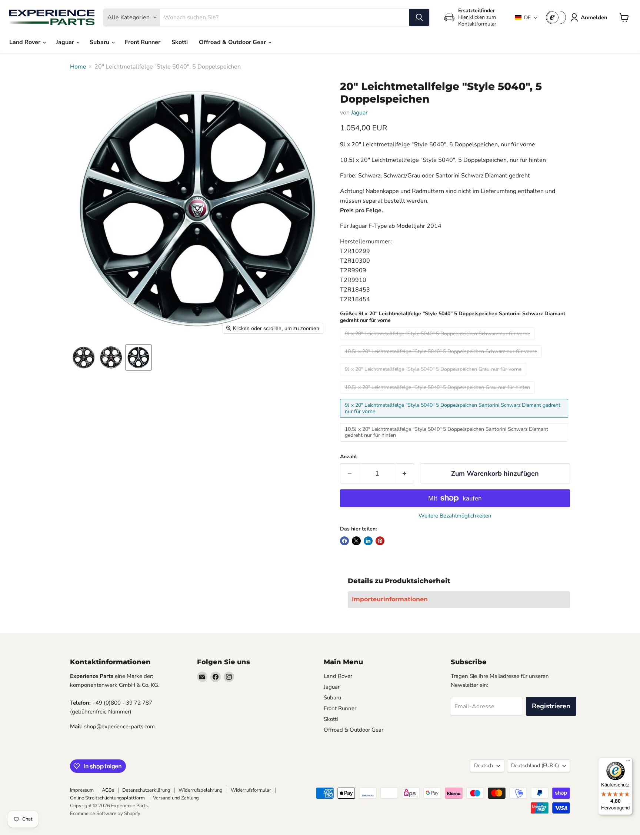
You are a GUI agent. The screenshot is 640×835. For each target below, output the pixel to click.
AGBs (108, 790)
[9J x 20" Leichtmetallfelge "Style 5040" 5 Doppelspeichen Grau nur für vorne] (434, 378)
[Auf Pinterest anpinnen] (380, 540)
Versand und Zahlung (176, 798)
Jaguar (66, 42)
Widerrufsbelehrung (201, 790)
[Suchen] (419, 17)
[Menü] (628, 762)
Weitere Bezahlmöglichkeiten (455, 516)
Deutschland (535, 765)
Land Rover (25, 42)
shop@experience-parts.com (119, 726)
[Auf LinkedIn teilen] (368, 540)
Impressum (82, 790)
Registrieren (551, 706)
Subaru (100, 42)
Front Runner (142, 42)
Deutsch (483, 765)
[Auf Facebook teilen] (344, 540)
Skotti (179, 42)
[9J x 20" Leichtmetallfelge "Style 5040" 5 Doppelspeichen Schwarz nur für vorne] (438, 342)
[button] (526, 17)
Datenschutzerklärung (146, 790)
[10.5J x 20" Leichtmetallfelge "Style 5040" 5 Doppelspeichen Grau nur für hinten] (438, 396)
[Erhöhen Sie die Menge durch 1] (404, 473)
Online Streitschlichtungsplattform (107, 798)
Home (78, 66)
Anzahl (348, 457)
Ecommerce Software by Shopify (105, 813)
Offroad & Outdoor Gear (233, 42)
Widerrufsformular (251, 790)
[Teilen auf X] (356, 540)
